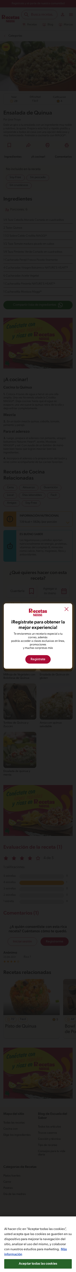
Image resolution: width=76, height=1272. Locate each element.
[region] (38, 1244)
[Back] (66, 610)
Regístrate (38, 659)
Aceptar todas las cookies (38, 1263)
